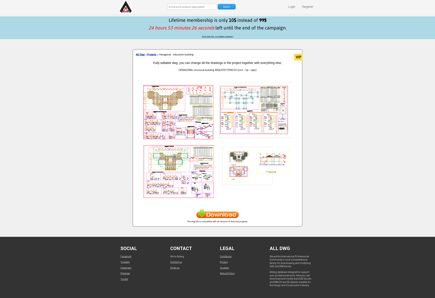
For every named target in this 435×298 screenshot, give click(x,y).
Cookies (224, 267)
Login (291, 6)
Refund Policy (227, 273)
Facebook (125, 256)
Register (307, 6)
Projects (151, 54)
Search (226, 6)
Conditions (226, 256)
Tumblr (124, 279)
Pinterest (125, 273)
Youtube (124, 262)
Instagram (126, 267)
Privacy (224, 262)
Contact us (176, 262)
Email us (174, 267)
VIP (298, 57)
